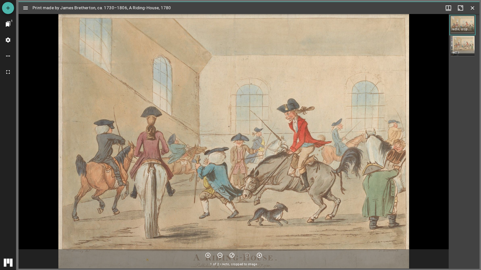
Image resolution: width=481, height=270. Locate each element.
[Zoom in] (208, 255)
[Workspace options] (8, 56)
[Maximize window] (460, 8)
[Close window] (472, 8)
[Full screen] (8, 72)
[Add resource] (8, 8)
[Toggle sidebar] (26, 8)
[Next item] (259, 255)
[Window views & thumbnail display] (448, 8)
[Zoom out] (220, 255)
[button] (462, 25)
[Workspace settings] (8, 40)
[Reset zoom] (232, 255)
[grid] (464, 141)
